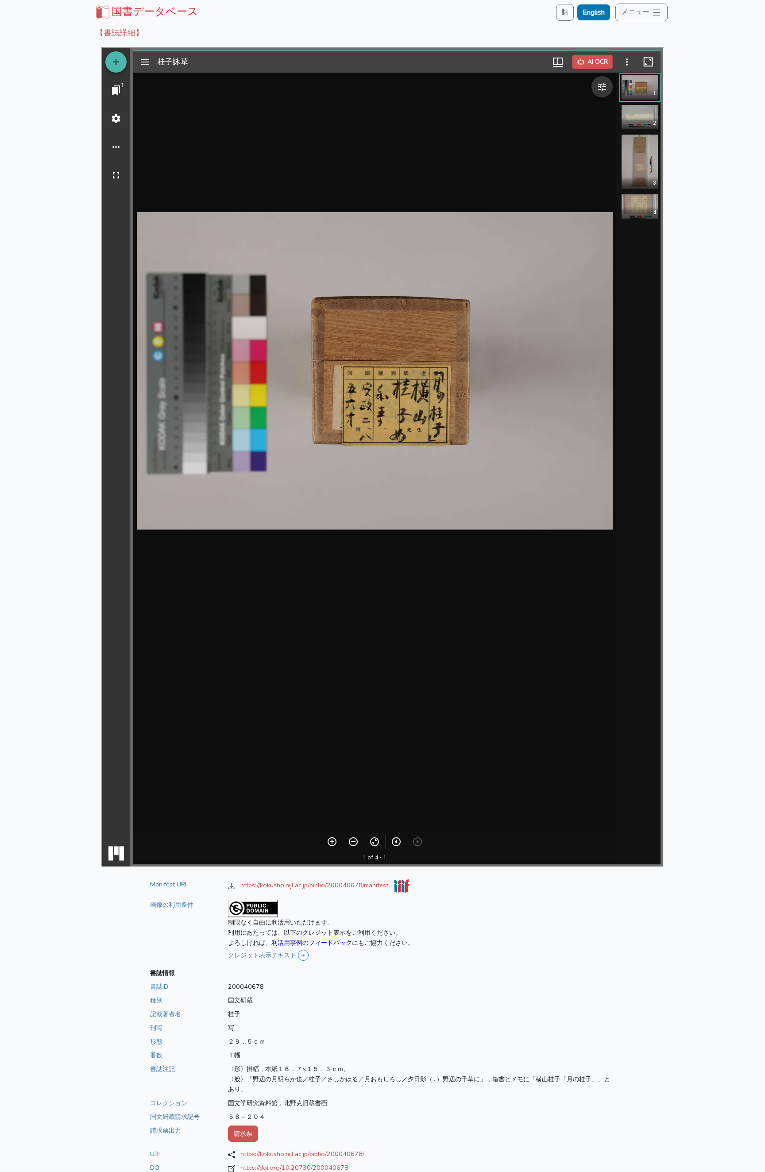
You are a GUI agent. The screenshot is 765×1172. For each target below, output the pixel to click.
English (594, 12)
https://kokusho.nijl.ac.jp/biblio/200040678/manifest (315, 885)
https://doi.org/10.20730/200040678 (294, 1167)
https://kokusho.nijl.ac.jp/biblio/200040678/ (302, 1153)
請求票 (243, 1133)
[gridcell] (146, 11)
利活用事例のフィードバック (311, 942)
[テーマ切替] (565, 12)
